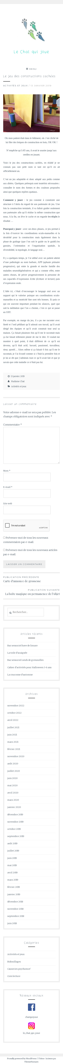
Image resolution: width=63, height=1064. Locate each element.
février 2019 (13, 887)
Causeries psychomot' (19, 969)
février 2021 (13, 749)
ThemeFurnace (31, 1062)
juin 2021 (12, 734)
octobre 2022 (14, 712)
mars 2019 (12, 879)
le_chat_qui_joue (31, 1033)
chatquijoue (31, 1017)
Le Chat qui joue (31, 52)
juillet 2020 (13, 771)
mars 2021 (12, 742)
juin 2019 (12, 858)
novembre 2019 (15, 821)
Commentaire (12, 424)
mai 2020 (12, 785)
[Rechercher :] (25, 612)
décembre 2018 (15, 901)
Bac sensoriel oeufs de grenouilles (25, 660)
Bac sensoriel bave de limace (22, 645)
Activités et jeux (15, 85)
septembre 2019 (15, 836)
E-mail (7, 487)
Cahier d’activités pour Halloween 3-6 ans (29, 667)
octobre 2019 (14, 829)
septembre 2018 (15, 916)
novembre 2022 (15, 705)
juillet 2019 (13, 850)
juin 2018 (12, 923)
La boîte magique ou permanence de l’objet (32, 592)
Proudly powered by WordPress (22, 1058)
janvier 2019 (13, 894)
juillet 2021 (13, 727)
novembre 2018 (15, 908)
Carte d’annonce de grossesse (22, 579)
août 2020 (12, 763)
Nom (6, 470)
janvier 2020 (14, 807)
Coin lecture (13, 976)
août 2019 (12, 843)
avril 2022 (12, 720)
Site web (7, 503)
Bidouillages (14, 961)
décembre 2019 (15, 814)
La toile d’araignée (17, 652)
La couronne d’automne (20, 674)
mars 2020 (13, 800)
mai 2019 (12, 865)
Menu (33, 69)
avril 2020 (12, 792)
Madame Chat (18, 381)
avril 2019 (12, 872)
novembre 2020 (15, 756)
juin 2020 (12, 778)
